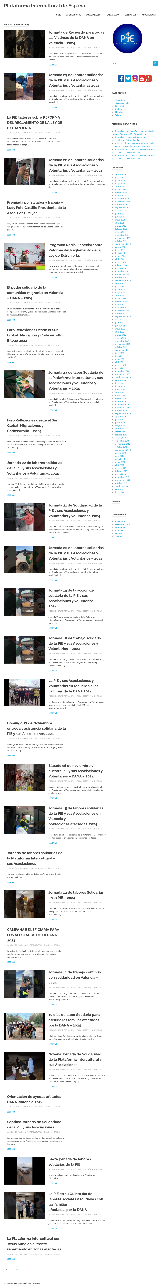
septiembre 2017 (123, 486)
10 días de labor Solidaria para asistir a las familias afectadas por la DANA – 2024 (74, 1020)
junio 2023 (120, 289)
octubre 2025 (121, 204)
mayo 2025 (120, 219)
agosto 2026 (120, 174)
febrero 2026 (121, 192)
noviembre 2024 (122, 238)
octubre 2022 (121, 313)
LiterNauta (120, 106)
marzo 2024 (120, 262)
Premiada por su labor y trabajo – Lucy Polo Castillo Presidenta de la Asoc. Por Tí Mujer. (36, 207)
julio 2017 (119, 492)
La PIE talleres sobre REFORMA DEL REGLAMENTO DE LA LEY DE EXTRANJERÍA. (34, 122)
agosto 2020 (120, 380)
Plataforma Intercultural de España (44, 5)
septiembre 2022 (123, 316)
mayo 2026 (120, 183)
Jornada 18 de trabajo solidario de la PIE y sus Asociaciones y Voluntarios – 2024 (74, 643)
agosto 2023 (120, 283)
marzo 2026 (120, 189)
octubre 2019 (121, 410)
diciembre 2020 (122, 371)
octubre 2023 (121, 277)
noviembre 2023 (122, 274)
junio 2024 (120, 253)
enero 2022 (120, 337)
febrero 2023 (121, 301)
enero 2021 (120, 368)
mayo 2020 (120, 389)
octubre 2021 (121, 347)
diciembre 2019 (122, 404)
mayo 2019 (120, 425)
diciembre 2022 (122, 307)
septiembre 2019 (123, 413)
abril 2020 (119, 392)
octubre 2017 (121, 483)
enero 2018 (120, 474)
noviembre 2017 (122, 480)
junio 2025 (120, 216)
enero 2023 (120, 304)
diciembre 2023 (122, 271)
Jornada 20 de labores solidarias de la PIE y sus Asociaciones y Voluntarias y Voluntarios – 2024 (76, 553)
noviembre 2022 (122, 310)
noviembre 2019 (122, 407)
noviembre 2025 (122, 201)
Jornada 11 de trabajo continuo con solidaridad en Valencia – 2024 (74, 977)
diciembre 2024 (122, 235)
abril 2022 (119, 331)
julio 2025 (119, 213)
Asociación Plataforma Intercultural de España (70, 48)
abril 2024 (119, 259)
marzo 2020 (120, 395)
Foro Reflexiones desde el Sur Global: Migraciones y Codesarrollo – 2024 (32, 425)
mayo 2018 (120, 462)
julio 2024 (119, 250)
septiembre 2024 (123, 244)
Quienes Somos (73, 15)
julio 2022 (119, 322)
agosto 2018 (120, 452)
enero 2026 (120, 195)
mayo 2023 (120, 292)
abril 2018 (119, 465)
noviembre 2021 (122, 343)
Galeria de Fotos (122, 103)
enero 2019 (120, 437)
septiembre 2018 (123, 449)
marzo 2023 (120, 298)
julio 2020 (119, 383)
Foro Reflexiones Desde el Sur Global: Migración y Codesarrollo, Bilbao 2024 (35, 335)
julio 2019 (119, 419)
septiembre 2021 (123, 350)
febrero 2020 (121, 398)
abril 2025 (119, 222)
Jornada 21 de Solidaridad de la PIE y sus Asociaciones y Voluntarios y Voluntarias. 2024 (75, 510)
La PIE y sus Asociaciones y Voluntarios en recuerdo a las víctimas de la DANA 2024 (73, 686)
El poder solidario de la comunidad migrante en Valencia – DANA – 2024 (35, 292)
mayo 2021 (120, 359)
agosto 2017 (120, 489)
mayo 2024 (120, 256)
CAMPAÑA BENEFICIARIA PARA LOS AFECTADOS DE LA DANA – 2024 (33, 935)
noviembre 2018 (122, 443)
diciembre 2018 (122, 440)
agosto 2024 (120, 247)
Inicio (58, 15)
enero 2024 (120, 268)
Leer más (52, 65)
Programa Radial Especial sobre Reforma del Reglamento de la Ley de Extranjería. (75, 250)
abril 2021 (119, 362)
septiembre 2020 (123, 377)
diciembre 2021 (122, 340)
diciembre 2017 (122, 477)
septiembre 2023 (123, 280)
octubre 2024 (121, 241)
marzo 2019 (120, 431)
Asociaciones (149, 15)
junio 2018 (120, 459)
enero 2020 (120, 401)
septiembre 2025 (123, 207)
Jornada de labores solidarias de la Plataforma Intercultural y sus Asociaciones (35, 858)
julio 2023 (119, 286)
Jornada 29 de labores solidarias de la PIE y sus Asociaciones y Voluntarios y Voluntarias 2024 (76, 80)
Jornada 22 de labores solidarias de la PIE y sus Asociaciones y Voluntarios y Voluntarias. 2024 (34, 468)
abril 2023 (119, 295)
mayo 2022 (120, 328)
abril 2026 (119, 186)
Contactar (130, 15)
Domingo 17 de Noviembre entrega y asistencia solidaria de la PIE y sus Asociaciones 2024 (36, 728)
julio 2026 (119, 177)
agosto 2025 (120, 210)
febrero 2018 (121, 471)
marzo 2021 (120, 365)
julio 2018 (119, 456)
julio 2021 (119, 353)
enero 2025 (120, 231)
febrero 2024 (121, 265)
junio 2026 (120, 180)
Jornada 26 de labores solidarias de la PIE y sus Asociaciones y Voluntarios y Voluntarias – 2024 (76, 165)
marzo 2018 (120, 468)
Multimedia (120, 109)
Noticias (98, 48)
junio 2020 (120, 386)
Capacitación (113, 15)
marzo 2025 (120, 225)
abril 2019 (119, 428)
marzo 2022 (120, 334)
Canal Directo (93, 15)
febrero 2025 (121, 228)
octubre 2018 (121, 446)
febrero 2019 (121, 434)
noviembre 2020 (122, 374)
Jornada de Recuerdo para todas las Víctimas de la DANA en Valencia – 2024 (76, 37)
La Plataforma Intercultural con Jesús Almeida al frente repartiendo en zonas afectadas (34, 1244)
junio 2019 (120, 422)
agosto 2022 (120, 319)
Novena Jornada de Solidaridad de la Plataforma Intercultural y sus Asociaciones (75, 1059)
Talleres (118, 115)
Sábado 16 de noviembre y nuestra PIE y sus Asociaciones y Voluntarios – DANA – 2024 (75, 771)
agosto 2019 (120, 416)
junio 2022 (120, 325)
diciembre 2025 (122, 198)
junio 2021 (120, 356)
